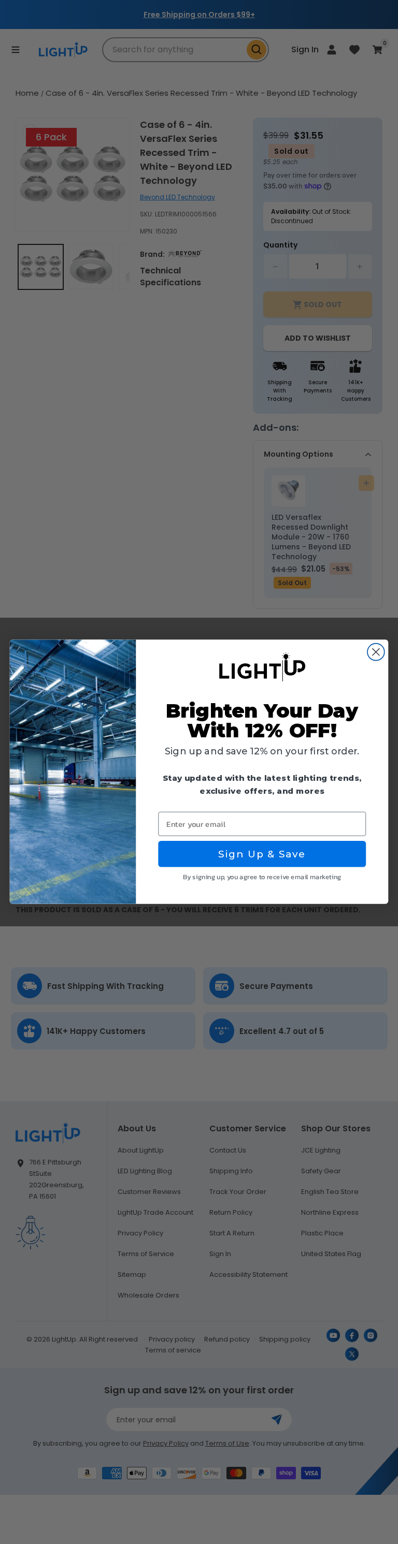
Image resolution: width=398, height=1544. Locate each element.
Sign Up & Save (262, 854)
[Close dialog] (376, 652)
